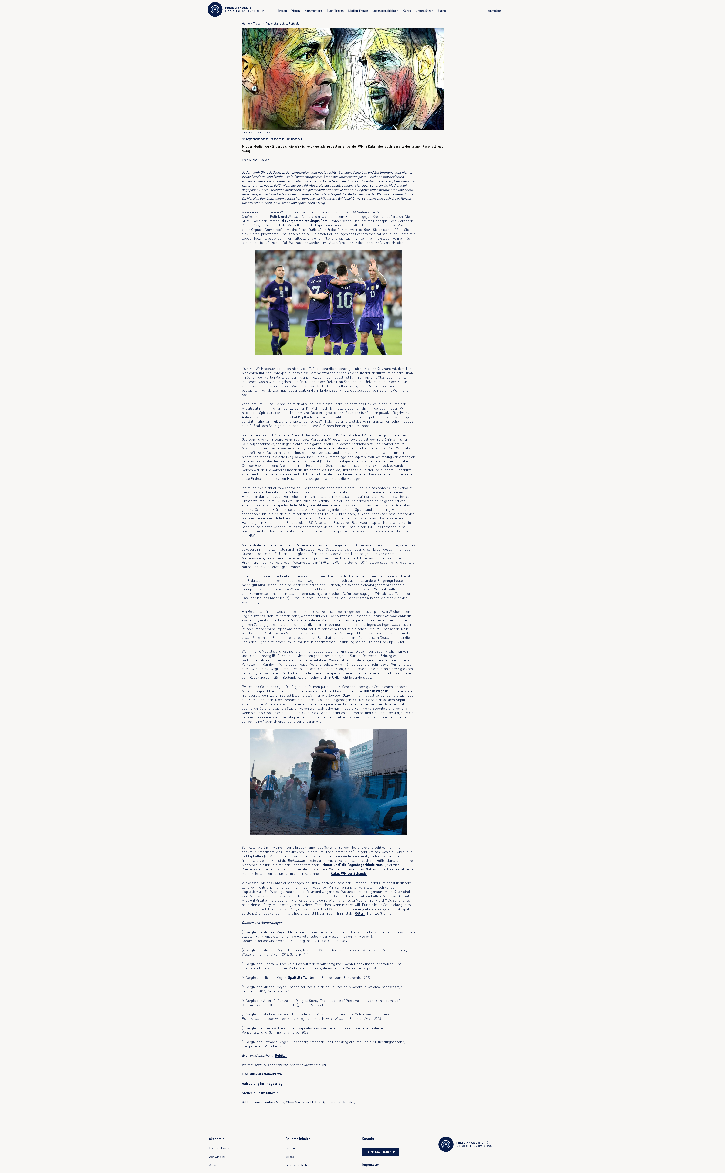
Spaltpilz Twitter (301, 977)
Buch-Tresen (335, 10)
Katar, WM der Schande (349, 873)
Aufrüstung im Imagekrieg (262, 1083)
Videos (295, 10)
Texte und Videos (220, 1148)
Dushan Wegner (376, 691)
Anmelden (494, 10)
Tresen (282, 10)
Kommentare (313, 10)
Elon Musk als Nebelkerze (262, 1074)
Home (246, 23)
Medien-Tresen (358, 10)
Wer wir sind (217, 1156)
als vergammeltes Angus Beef (304, 221)
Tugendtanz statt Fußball (282, 23)
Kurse (407, 10)
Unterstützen (424, 10)
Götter (360, 913)
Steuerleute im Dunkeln (260, 1093)
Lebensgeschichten (385, 10)
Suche (442, 10)
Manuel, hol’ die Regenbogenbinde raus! (353, 865)
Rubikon (281, 1055)
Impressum (370, 1164)
